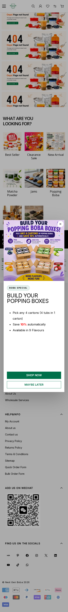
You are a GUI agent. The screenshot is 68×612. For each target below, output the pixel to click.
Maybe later (34, 384)
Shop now (34, 375)
